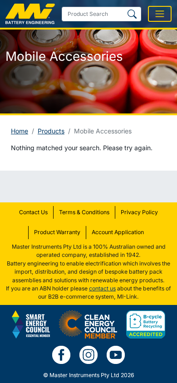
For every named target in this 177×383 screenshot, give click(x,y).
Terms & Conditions (84, 212)
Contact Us (33, 212)
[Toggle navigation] (160, 14)
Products (51, 131)
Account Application (118, 232)
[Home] (30, 14)
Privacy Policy (139, 212)
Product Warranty (57, 232)
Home (19, 131)
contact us (102, 288)
